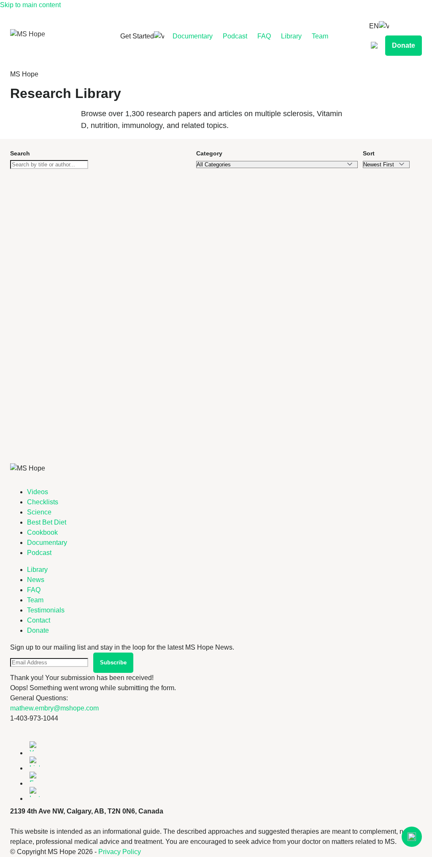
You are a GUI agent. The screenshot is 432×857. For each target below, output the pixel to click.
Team (320, 36)
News (35, 579)
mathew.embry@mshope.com (54, 708)
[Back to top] (412, 837)
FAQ (264, 36)
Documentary (193, 36)
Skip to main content (30, 4)
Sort (369, 153)
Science (39, 512)
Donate (403, 45)
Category (209, 153)
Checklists (42, 502)
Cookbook (42, 532)
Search (20, 153)
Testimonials (46, 610)
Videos (37, 491)
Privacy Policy (119, 851)
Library (291, 36)
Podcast (235, 36)
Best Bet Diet (46, 522)
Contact (38, 620)
